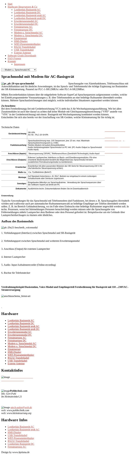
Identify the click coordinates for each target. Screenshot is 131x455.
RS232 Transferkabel (18, 357)
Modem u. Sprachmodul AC (22, 343)
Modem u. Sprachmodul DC (22, 346)
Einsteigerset (14, 349)
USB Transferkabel (17, 360)
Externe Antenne (16, 363)
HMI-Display (14, 352)
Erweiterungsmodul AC (20, 332)
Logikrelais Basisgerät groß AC (23, 326)
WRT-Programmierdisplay (21, 355)
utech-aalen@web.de (21, 407)
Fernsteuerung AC (17, 337)
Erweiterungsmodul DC (20, 334)
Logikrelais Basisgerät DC (21, 323)
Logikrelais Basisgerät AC (21, 320)
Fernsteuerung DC (17, 340)
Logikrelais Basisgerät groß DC (24, 329)
